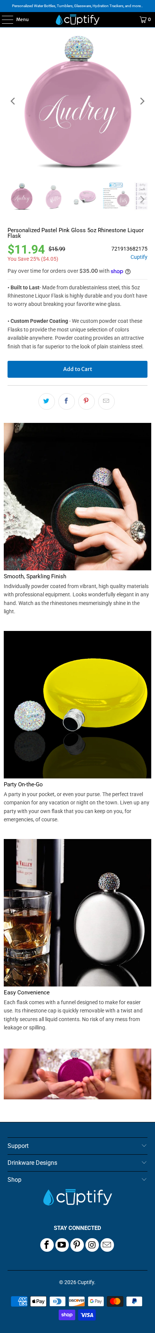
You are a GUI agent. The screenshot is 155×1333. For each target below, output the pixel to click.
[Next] (142, 101)
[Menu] (3, 19)
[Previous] (13, 101)
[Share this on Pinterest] (86, 401)
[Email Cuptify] (107, 1245)
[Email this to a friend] (106, 401)
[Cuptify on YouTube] (62, 1245)
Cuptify (139, 257)
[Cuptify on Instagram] (92, 1245)
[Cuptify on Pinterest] (77, 1245)
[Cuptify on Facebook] (47, 1245)
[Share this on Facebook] (66, 401)
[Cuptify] (77, 19)
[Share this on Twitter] (46, 401)
